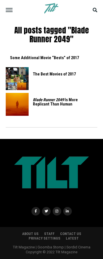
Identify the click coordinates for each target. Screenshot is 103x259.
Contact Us (70, 234)
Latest (72, 238)
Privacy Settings (44, 238)
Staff (49, 234)
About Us (30, 234)
